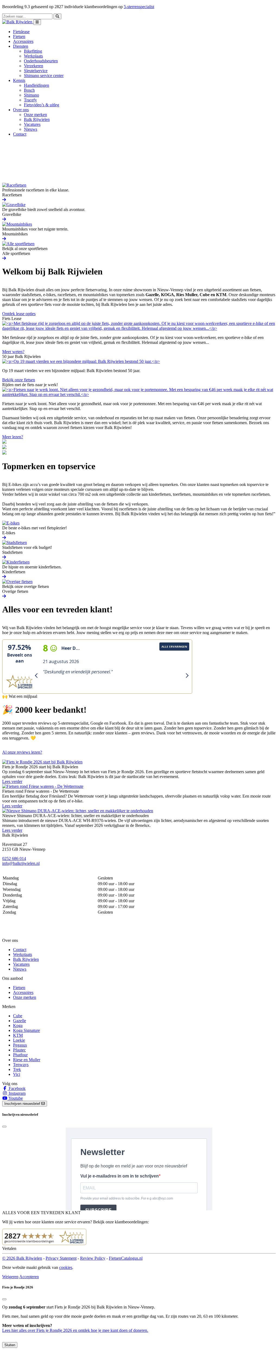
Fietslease (21, 31)
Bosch (29, 90)
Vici (16, 1074)
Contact (19, 134)
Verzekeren (33, 65)
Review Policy (92, 1258)
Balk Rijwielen (37, 119)
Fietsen (19, 36)
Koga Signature (26, 1030)
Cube (17, 1015)
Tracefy (30, 100)
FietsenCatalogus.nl (126, 1258)
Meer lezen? (12, 436)
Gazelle (19, 1020)
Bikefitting (33, 51)
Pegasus (20, 1045)
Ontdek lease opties (19, 313)
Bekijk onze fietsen (18, 380)
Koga (18, 1025)
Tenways (21, 1064)
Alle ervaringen (174, 646)
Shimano (31, 95)
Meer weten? (13, 351)
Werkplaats (33, 56)
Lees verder (12, 781)
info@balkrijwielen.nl (21, 863)
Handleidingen (36, 85)
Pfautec (19, 1050)
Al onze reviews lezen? (22, 752)
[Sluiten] (4, 1299)
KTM (18, 1035)
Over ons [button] (21, 109)
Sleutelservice (36, 70)
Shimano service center (44, 75)
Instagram (17, 1093)
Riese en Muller (26, 1059)
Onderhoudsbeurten (41, 61)
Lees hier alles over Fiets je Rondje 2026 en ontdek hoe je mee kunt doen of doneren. (75, 1330)
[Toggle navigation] (37, 22)
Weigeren (10, 1276)
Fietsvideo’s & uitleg (41, 105)
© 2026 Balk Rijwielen (22, 1258)
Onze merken (35, 114)
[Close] (4, 1126)
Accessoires (23, 41)
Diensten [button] (20, 46)
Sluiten (9, 1345)
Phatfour (20, 1055)
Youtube (15, 1098)
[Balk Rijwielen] (17, 22)
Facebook (17, 1088)
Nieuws (30, 129)
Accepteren (29, 1276)
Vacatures (32, 124)
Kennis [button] (19, 80)
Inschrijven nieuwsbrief (22, 1104)
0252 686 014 (14, 858)
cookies (65, 1267)
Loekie (19, 1040)
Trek (17, 1069)
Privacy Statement (61, 1258)
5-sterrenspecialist (139, 6)
